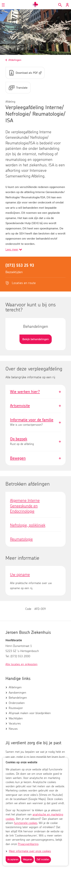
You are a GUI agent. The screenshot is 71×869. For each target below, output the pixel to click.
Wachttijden (16, 718)
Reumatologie (21, 539)
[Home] (35, 4)
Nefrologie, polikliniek (27, 525)
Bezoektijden (14, 272)
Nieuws (13, 728)
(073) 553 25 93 (19, 266)
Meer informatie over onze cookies (30, 851)
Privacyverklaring (28, 844)
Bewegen (35, 458)
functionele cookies (25, 823)
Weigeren (27, 859)
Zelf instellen (43, 859)
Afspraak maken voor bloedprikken (30, 713)
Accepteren (12, 859)
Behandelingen (18, 697)
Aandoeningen (17, 692)
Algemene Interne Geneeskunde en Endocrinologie (25, 506)
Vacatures (15, 723)
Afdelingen (15, 687)
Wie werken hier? (35, 392)
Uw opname (20, 575)
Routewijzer (16, 708)
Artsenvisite (35, 406)
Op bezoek (35, 441)
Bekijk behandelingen (35, 339)
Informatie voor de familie (35, 422)
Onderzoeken (17, 703)
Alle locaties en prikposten (21, 664)
